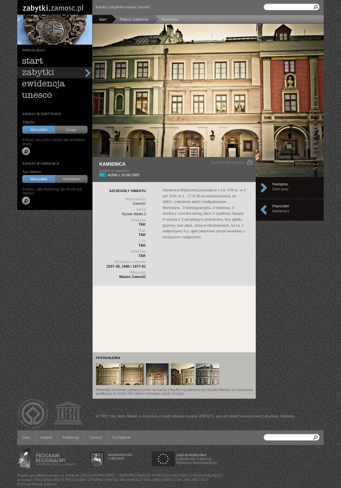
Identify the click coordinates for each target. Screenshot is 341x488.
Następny (280, 186)
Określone (71, 179)
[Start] (54, 61)
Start (26, 437)
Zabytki (46, 437)
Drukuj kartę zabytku (228, 162)
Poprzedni (280, 208)
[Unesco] (54, 95)
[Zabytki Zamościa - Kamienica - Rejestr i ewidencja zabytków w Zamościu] (107, 374)
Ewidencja (71, 437)
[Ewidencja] (54, 84)
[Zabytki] (54, 72)
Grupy (71, 130)
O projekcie (121, 437)
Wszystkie (38, 130)
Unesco (95, 437)
